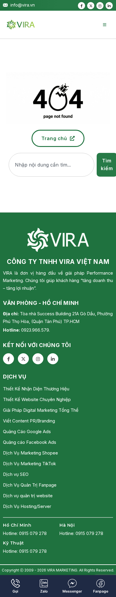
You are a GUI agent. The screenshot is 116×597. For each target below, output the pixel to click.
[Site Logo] (21, 24)
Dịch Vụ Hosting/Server (27, 506)
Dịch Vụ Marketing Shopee (30, 453)
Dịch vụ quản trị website (28, 495)
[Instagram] (100, 5)
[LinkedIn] (109, 5)
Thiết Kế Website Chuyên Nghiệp (37, 399)
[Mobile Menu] (104, 25)
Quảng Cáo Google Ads (27, 431)
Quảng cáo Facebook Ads (29, 442)
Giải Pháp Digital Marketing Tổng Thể (41, 410)
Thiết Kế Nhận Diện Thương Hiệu (36, 389)
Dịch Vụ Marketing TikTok (29, 463)
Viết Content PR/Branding (29, 421)
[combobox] (51, 164)
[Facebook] (81, 5)
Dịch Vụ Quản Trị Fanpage (30, 485)
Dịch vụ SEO (16, 474)
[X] (90, 5)
